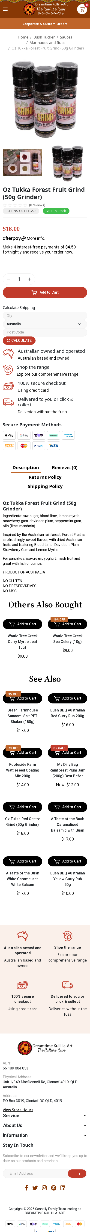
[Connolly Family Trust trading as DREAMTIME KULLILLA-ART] (45, 8)
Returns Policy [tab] (45, 477)
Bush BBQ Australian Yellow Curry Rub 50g (67, 1047)
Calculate (21, 340)
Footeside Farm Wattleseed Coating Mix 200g (22, 871)
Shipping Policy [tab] (45, 486)
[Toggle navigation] (5, 9)
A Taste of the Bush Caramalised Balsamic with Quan (67, 959)
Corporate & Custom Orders (45, 24)
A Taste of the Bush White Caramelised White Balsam (22, 1047)
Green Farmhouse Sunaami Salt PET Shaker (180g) (22, 783)
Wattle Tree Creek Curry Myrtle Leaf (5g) (23, 675)
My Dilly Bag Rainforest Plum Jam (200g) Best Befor (67, 871)
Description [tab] (25, 467)
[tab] (26, 467)
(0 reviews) (37, 205)
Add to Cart (49, 292)
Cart (82, 9)
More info (35, 238)
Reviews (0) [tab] (65, 467)
